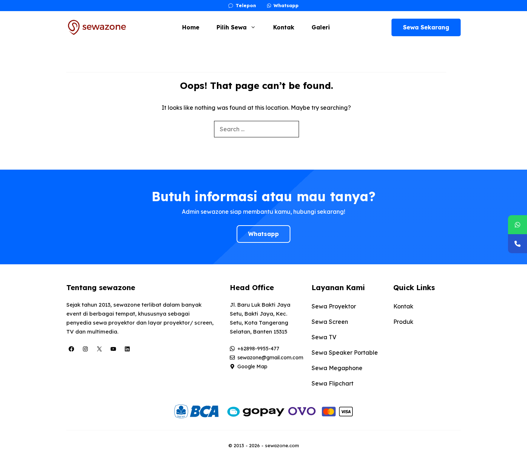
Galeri (321, 27)
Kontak (283, 27)
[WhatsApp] (517, 224)
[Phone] (517, 243)
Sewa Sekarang (426, 27)
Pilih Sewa (232, 27)
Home (190, 27)
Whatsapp (263, 233)
